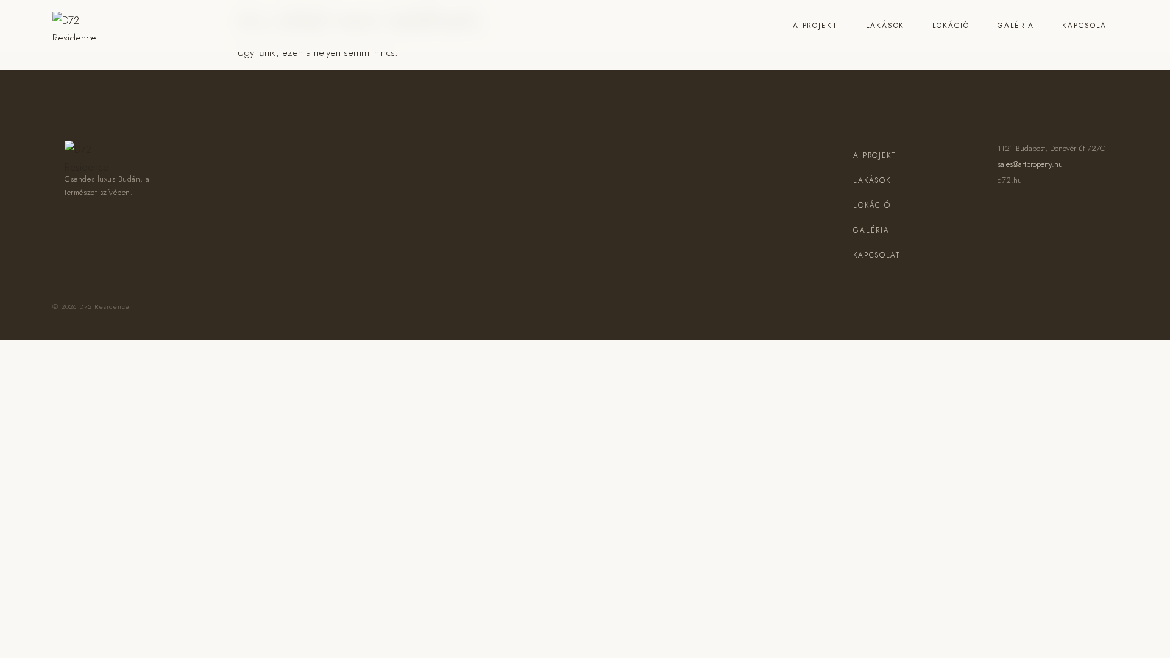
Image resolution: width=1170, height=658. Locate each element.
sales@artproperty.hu (1030, 164)
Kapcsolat (1086, 25)
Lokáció (950, 25)
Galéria (1016, 25)
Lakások (885, 25)
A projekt (815, 25)
